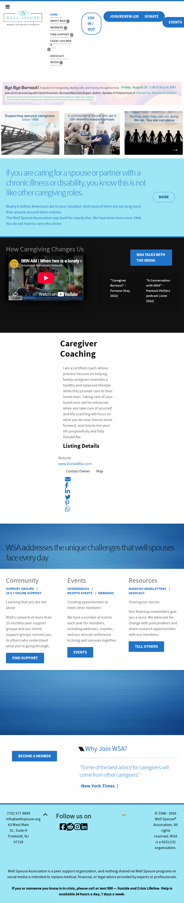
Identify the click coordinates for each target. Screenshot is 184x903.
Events (80, 652)
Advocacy (136, 593)
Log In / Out (91, 24)
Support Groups (20, 589)
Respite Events (80, 593)
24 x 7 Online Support (23, 593)
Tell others (146, 646)
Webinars (106, 593)
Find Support (25, 658)
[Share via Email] (68, 478)
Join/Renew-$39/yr (127, 16)
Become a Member (34, 756)
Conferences (78, 589)
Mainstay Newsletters (148, 589)
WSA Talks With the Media (151, 258)
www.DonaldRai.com (75, 464)
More (164, 197)
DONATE (152, 16)
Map (99, 471)
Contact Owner (78, 471)
